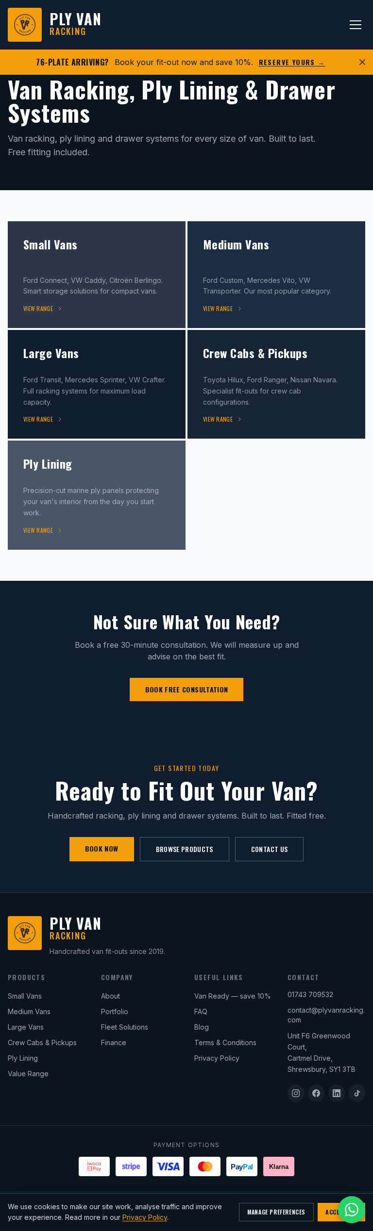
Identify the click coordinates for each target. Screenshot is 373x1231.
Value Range (28, 1073)
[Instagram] (296, 1093)
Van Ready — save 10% (232, 996)
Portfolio (114, 1011)
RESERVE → (292, 62)
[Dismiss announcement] (362, 62)
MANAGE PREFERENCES (276, 1212)
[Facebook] (316, 1093)
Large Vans (26, 1027)
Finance (113, 1042)
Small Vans (25, 996)
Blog (201, 1027)
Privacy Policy (216, 1058)
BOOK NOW (102, 848)
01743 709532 (310, 994)
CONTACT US (269, 849)
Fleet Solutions (124, 1027)
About (110, 996)
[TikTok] (357, 1093)
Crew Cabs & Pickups (42, 1042)
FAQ (200, 1011)
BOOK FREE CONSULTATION (186, 689)
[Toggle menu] (355, 24)
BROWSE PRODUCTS (184, 849)
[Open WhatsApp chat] (351, 1209)
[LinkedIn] (336, 1093)
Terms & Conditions (225, 1042)
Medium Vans (29, 1011)
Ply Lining (23, 1058)
